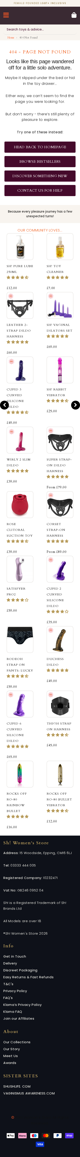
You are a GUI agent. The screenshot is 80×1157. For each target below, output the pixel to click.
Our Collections (17, 1042)
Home (11, 37)
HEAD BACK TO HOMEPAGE (40, 147)
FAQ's (8, 997)
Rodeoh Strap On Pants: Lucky (20, 665)
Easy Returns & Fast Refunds (28, 977)
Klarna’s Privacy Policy (22, 1004)
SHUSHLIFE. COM (16, 1086)
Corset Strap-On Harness (56, 530)
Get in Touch (14, 956)
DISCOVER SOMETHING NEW (39, 176)
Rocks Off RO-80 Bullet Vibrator (59, 799)
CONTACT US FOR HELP (39, 190)
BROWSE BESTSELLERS (40, 161)
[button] (18, 277)
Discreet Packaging (20, 970)
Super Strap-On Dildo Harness (59, 465)
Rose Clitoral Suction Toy (20, 530)
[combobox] (40, 29)
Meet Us (10, 1055)
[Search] (72, 29)
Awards (9, 1062)
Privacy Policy (15, 991)
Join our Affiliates (18, 1018)
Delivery (10, 963)
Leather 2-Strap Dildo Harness (19, 331)
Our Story (11, 1049)
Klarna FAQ (12, 1011)
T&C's (8, 984)
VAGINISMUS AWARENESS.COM (29, 1093)
